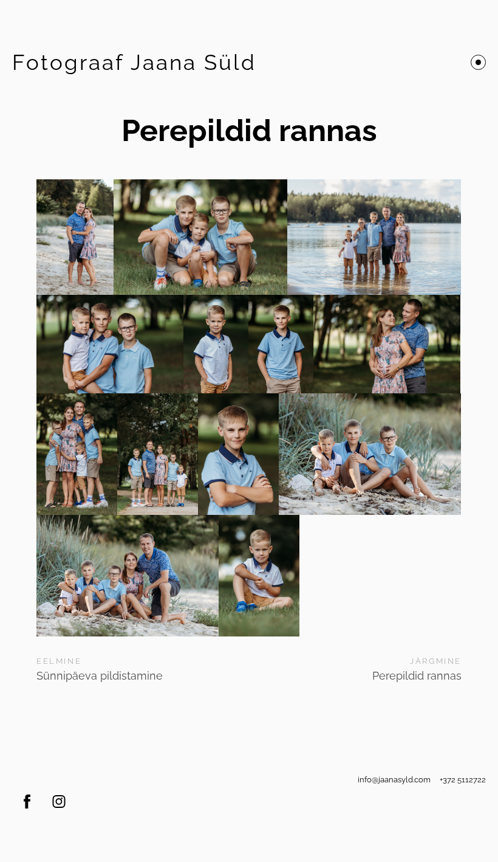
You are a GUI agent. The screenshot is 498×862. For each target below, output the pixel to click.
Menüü (478, 62)
